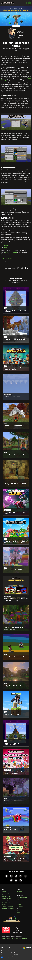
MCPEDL (6, 246)
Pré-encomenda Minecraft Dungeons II (15, 10)
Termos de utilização (5, 952)
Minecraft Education (6, 898)
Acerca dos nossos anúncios (7, 954)
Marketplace (19, 891)
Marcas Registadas (15, 952)
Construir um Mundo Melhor (8, 908)
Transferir (19, 904)
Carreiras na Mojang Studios (8, 906)
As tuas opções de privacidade (10, 957)
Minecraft (4, 891)
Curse (5, 247)
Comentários (19, 901)
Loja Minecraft (20, 893)
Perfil (18, 911)
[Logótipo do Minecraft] (7, 3)
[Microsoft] (27, 948)
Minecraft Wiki (7, 259)
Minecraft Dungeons (6, 894)
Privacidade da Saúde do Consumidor (19, 950)
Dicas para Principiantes (22, 897)
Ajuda (18, 899)
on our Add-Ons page (11, 252)
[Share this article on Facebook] (26, 268)
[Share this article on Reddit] (22, 268)
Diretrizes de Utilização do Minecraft (9, 938)
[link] (6, 876)
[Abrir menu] (29, 3)
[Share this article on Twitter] (18, 268)
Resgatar (19, 912)
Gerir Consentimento (23, 938)
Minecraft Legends (6, 896)
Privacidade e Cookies (5, 950)
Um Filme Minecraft (6, 910)
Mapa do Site (20, 902)
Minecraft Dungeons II (7, 893)
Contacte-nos (20, 906)
